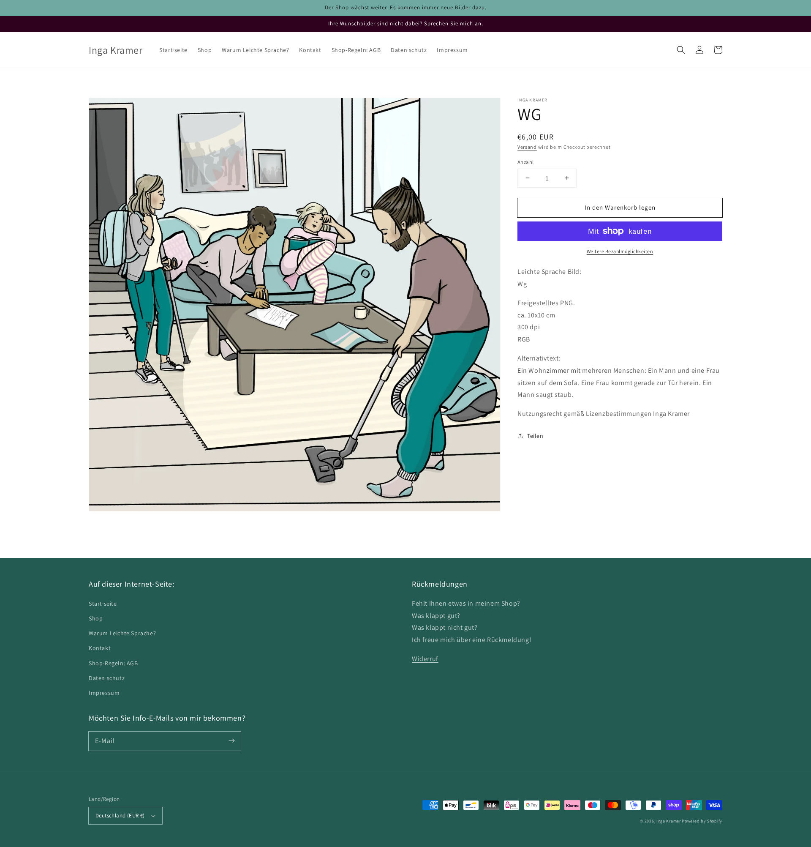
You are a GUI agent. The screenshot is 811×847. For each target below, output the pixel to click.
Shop (96, 618)
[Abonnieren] (231, 741)
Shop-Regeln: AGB (113, 663)
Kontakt (100, 648)
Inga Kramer (668, 821)
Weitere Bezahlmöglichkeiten (620, 251)
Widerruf (425, 658)
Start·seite (103, 603)
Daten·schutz (107, 678)
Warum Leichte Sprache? (122, 633)
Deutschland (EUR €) (120, 815)
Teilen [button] (535, 435)
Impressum (104, 693)
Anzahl (525, 161)
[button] (681, 50)
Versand (527, 147)
